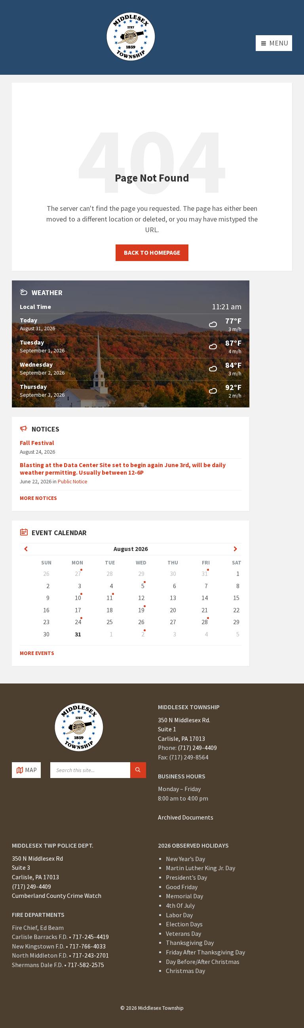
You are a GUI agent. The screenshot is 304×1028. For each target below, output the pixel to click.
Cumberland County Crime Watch (56, 895)
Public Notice (72, 481)
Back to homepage (152, 252)
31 (204, 573)
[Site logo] (130, 58)
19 (141, 610)
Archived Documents (185, 817)
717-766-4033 (87, 946)
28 (204, 622)
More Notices (38, 498)
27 (78, 573)
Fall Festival (37, 443)
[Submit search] (138, 770)
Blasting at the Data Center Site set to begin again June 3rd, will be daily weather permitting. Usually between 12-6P (123, 468)
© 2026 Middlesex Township (152, 1008)
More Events (37, 653)
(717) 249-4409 (197, 748)
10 (78, 598)
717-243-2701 (90, 955)
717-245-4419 (90, 937)
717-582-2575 (86, 965)
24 (78, 622)
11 (109, 598)
